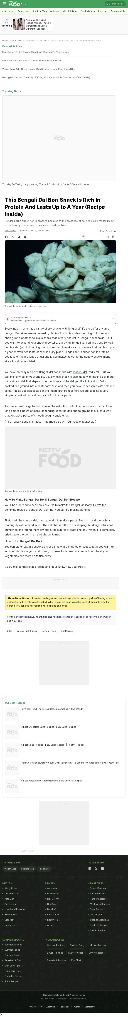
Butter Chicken (76, 952)
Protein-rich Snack (26, 631)
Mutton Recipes (98, 945)
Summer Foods (12, 949)
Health (7, 883)
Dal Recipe (67, 631)
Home (5, 40)
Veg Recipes (95, 883)
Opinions (54, 11)
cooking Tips (40, 11)
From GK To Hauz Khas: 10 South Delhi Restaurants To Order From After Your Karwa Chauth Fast (70, 762)
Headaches (11, 925)
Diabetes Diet (12, 893)
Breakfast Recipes (56, 960)
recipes (57, 616)
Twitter (107, 616)
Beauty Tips (53, 919)
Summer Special (13, 939)
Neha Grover (10, 230)
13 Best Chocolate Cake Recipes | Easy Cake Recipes (48, 726)
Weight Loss (10, 869)
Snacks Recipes (98, 930)
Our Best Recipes (15, 702)
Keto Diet (9, 898)
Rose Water (53, 893)
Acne (50, 925)
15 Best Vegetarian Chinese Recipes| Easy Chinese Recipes (51, 780)
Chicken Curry (77, 945)
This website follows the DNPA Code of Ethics (64, 995)
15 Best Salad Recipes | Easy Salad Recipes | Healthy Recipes (52, 744)
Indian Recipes (54, 939)
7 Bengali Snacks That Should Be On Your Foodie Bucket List (57, 421)
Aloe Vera (52, 888)
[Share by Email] (107, 236)
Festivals (103, 11)
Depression (11, 904)
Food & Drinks (88, 11)
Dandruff (51, 909)
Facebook (79, 616)
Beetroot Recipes (99, 925)
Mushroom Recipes (100, 904)
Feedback (64, 1007)
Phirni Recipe (11, 981)
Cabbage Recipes (99, 919)
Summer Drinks (12, 955)
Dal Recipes (96, 914)
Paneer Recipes (98, 898)
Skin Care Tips (12, 965)
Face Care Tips (13, 971)
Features (7, 11)
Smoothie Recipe (13, 976)
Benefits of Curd (13, 960)
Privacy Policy (35, 1007)
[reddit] (25, 236)
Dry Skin (51, 904)
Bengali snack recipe (31, 566)
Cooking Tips (27, 869)
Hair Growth (53, 898)
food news (28, 616)
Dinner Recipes (98, 888)
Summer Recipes (13, 944)
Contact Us (90, 1007)
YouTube (17, 620)
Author (77, 1007)
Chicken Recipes (56, 945)
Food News (24, 11)
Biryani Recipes (55, 952)
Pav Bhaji (76, 960)
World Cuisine (70, 11)
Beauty (50, 883)
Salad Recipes (97, 893)
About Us (50, 1007)
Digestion (9, 919)
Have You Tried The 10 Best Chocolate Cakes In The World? (52, 709)
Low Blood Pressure (15, 909)
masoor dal (80, 372)
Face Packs (53, 914)
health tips (41, 616)
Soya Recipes (97, 909)
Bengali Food (49, 631)
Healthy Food (11, 914)
